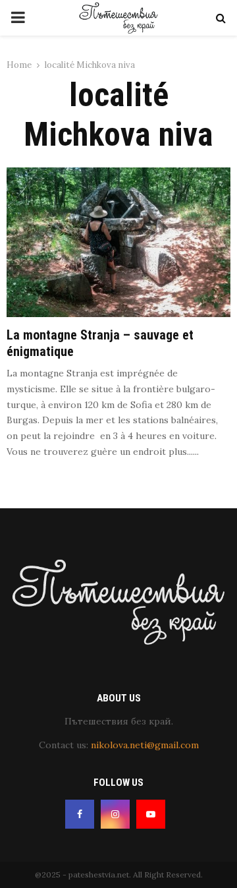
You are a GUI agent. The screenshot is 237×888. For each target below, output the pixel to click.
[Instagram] (115, 814)
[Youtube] (150, 814)
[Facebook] (79, 814)
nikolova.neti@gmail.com (145, 745)
